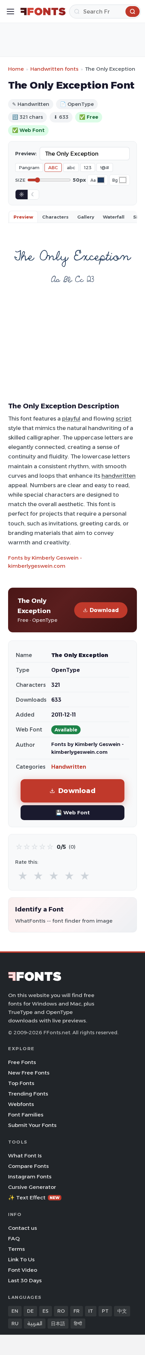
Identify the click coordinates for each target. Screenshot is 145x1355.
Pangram (29, 167)
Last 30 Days (25, 1280)
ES (45, 1311)
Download (104, 610)
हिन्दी (78, 1323)
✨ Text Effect (34, 1197)
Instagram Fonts (30, 1176)
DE (30, 1311)
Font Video (22, 1270)
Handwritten (68, 767)
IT (90, 1311)
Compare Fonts (28, 1166)
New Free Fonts (29, 1072)
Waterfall (113, 217)
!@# (104, 167)
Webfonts (21, 1104)
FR (77, 1311)
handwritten (119, 475)
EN (14, 1311)
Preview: (26, 154)
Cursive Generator (32, 1187)
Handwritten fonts (54, 69)
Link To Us (21, 1259)
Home (16, 69)
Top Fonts (21, 1083)
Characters (55, 217)
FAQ (14, 1238)
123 (87, 167)
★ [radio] (23, 876)
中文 (122, 1311)
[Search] (132, 11)
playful (71, 418)
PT (105, 1311)
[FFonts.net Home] (43, 11)
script (124, 418)
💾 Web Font (73, 812)
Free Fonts (22, 1062)
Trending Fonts (28, 1093)
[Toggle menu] (10, 11)
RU (15, 1323)
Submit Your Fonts (32, 1125)
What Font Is (25, 1155)
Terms (16, 1249)
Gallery (85, 217)
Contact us (22, 1228)
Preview (23, 217)
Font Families (26, 1114)
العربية (34, 1323)
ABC (53, 167)
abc (71, 167)
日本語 (58, 1323)
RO (61, 1311)
